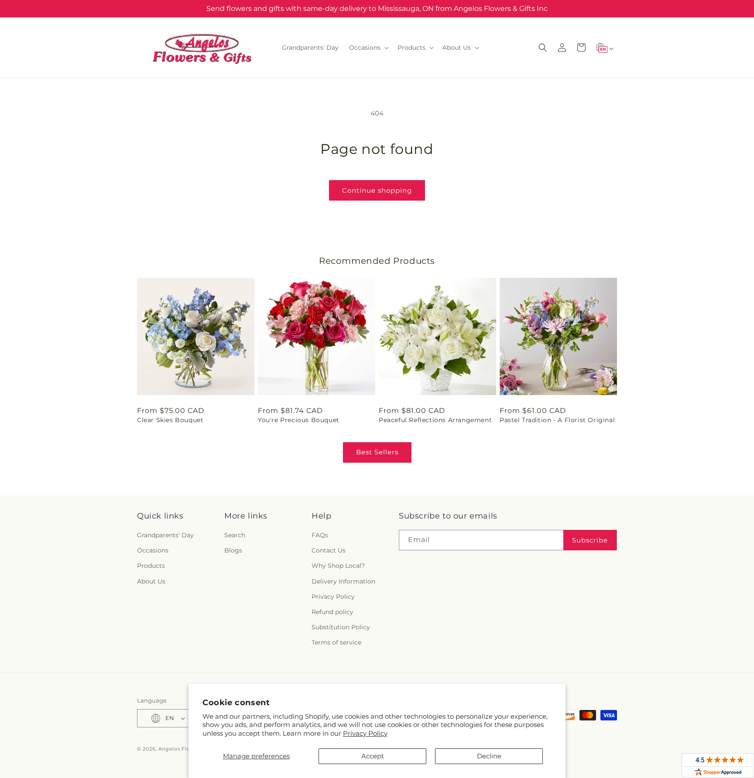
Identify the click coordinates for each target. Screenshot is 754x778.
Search (234, 535)
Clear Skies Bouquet (170, 420)
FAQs (320, 535)
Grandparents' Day (165, 535)
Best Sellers (377, 452)
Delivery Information (343, 581)
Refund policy (332, 612)
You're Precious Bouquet (298, 420)
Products (151, 566)
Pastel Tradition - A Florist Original (557, 420)
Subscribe (590, 540)
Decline (489, 756)
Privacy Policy (365, 733)
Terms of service (336, 642)
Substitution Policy (341, 627)
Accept (372, 756)
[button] (368, 47)
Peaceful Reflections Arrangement (435, 420)
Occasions (152, 550)
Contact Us (329, 550)
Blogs (233, 550)
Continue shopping (377, 190)
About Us (151, 581)
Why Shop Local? (338, 566)
